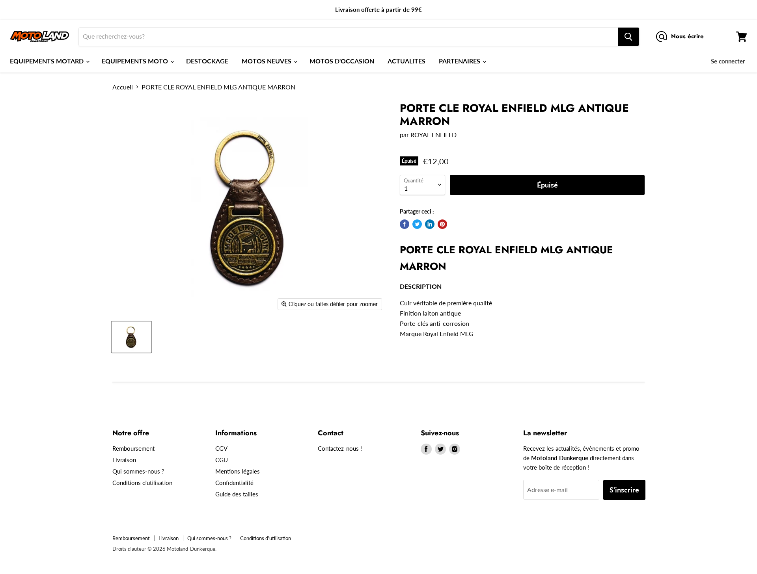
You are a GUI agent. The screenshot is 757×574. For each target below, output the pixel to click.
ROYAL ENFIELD (433, 134)
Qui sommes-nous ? (138, 471)
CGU (221, 459)
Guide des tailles (236, 494)
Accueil (122, 87)
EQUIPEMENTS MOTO (136, 61)
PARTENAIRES (460, 61)
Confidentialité (234, 482)
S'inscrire (624, 489)
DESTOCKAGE (207, 61)
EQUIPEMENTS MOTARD (47, 61)
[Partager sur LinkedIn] (429, 224)
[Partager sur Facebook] (404, 224)
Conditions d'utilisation (142, 482)
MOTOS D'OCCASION (342, 61)
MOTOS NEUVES (267, 61)
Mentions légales (237, 471)
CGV (221, 448)
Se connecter (728, 61)
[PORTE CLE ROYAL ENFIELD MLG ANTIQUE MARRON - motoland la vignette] (131, 337)
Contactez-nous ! (340, 448)
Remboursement (133, 448)
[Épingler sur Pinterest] (442, 224)
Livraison (124, 459)
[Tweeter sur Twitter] (417, 224)
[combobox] (348, 37)
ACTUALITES (406, 61)
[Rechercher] (628, 37)
